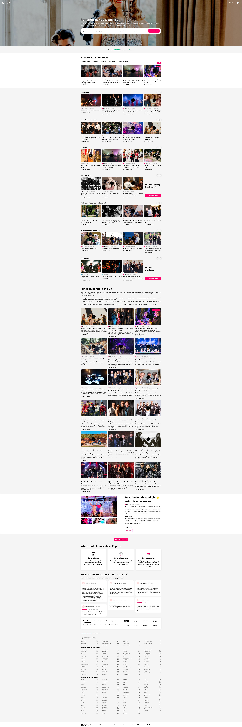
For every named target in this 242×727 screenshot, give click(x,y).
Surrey (82, 653)
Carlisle (145, 705)
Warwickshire (83, 674)
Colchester (104, 692)
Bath (124, 682)
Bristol (103, 661)
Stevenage (83, 707)
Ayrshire (146, 658)
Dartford (82, 710)
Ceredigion (125, 669)
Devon (124, 663)
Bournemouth (126, 692)
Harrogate (125, 713)
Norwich (146, 687)
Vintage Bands (126, 643)
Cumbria (125, 671)
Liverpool (125, 650)
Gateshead (146, 702)
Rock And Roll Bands (85, 645)
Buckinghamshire (84, 650)
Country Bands (126, 645)
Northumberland (147, 650)
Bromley (82, 708)
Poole (124, 697)
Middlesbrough (147, 694)
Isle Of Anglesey (126, 666)
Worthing (104, 682)
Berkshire (83, 654)
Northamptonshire (85, 664)
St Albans (83, 699)
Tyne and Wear (126, 672)
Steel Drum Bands (148, 641)
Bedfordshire (83, 656)
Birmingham (104, 700)
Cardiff (124, 654)
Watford (82, 692)
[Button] (91, 71)
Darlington (146, 690)
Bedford (82, 697)
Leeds (124, 700)
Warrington (125, 695)
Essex (82, 663)
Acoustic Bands (105, 641)
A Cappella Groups (148, 643)
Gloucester (125, 679)
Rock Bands (83, 641)
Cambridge (104, 679)
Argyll (145, 671)
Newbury (83, 690)
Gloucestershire (105, 658)
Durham (146, 697)
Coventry (104, 710)
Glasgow (146, 710)
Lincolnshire (104, 667)
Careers (142, 724)
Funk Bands (83, 643)
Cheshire (104, 669)
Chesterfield (104, 707)
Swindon (82, 712)
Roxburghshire (147, 653)
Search (231, 2)
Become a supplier (127, 724)
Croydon (82, 702)
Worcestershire (105, 656)
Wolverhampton (105, 695)
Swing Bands (104, 645)
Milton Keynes (84, 689)
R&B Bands (104, 640)
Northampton (105, 681)
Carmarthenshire (126, 667)
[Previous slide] (158, 63)
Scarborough (147, 695)
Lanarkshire (146, 656)
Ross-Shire (146, 666)
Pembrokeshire (126, 674)
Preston (124, 710)
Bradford (125, 704)
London (82, 658)
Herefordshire (105, 664)
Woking (82, 694)
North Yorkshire (126, 653)
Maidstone (104, 686)
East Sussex (83, 669)
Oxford (82, 684)
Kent (82, 667)
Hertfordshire (83, 659)
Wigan (124, 707)
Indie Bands (83, 640)
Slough (82, 686)
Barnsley (125, 689)
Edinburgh (146, 708)
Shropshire (104, 663)
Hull (145, 689)
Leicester (104, 713)
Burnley (124, 705)
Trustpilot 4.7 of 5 (95, 724)
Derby (103, 694)
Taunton (146, 684)
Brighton (104, 684)
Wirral (124, 712)
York (145, 682)
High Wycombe (84, 681)
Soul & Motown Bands (106, 643)
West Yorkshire (105, 671)
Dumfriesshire (147, 651)
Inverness (146, 712)
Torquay (146, 699)
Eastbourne (104, 699)
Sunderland (146, 700)
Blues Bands (125, 640)
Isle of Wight (104, 659)
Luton (82, 700)
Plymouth (146, 704)
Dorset (103, 672)
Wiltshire (104, 654)
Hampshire (83, 666)
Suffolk (82, 671)
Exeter (145, 692)
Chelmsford (83, 713)
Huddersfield (125, 694)
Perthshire (146, 664)
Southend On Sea (105, 687)
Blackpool (146, 686)
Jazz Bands (125, 641)
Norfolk (124, 661)
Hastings (104, 702)
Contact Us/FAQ (135, 724)
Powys (124, 656)
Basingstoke (83, 687)
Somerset (125, 651)
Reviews (120, 724)
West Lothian (147, 659)
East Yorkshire (126, 659)
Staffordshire (104, 651)
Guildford (83, 695)
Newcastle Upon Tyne (148, 707)
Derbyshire (104, 653)
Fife (145, 663)
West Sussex (83, 661)
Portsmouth (104, 690)
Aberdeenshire (147, 672)
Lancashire (104, 674)
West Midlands (105, 650)
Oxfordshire (83, 651)
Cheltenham (104, 705)
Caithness (146, 667)
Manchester (104, 666)
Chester (124, 702)
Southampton (105, 689)
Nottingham (83, 672)
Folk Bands (146, 640)
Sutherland (146, 661)
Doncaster (125, 690)
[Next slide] (160, 63)
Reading (82, 679)
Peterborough (126, 686)
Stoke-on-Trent (105, 708)
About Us (116, 724)
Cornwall (146, 654)
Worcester (104, 712)
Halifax (124, 699)
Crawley (82, 704)
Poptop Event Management (86, 633)
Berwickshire (147, 669)
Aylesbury (83, 682)
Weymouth (146, 681)
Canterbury (104, 704)
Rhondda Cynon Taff (127, 658)
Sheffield (125, 681)
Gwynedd (125, 664)
